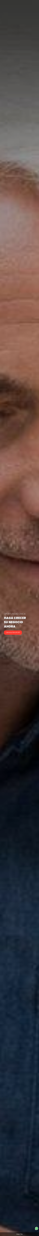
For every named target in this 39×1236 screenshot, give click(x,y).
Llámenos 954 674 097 (13, 632)
